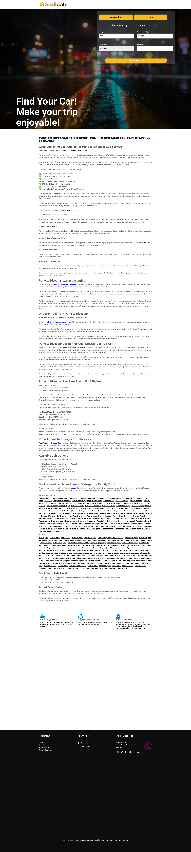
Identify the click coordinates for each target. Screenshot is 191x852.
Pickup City (102, 32)
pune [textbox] (101, 36)
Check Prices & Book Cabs (136, 60)
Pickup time (141, 44)
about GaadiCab (121, 745)
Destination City (142, 32)
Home (41, 742)
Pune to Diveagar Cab (68, 169)
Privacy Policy (44, 747)
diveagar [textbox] (141, 36)
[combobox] (116, 36)
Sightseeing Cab (85, 746)
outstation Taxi (85, 743)
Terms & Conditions (45, 750)
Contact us (120, 747)
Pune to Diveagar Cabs (68, 210)
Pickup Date (103, 44)
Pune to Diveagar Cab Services (75, 151)
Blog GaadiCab (121, 742)
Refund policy (43, 745)
